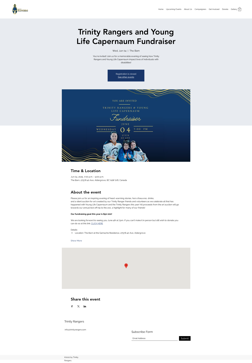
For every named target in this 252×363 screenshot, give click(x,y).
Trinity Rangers (74, 321)
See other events (126, 77)
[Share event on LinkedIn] (85, 306)
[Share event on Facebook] (72, 306)
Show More (76, 240)
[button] (239, 9)
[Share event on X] (78, 306)
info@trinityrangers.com (75, 329)
